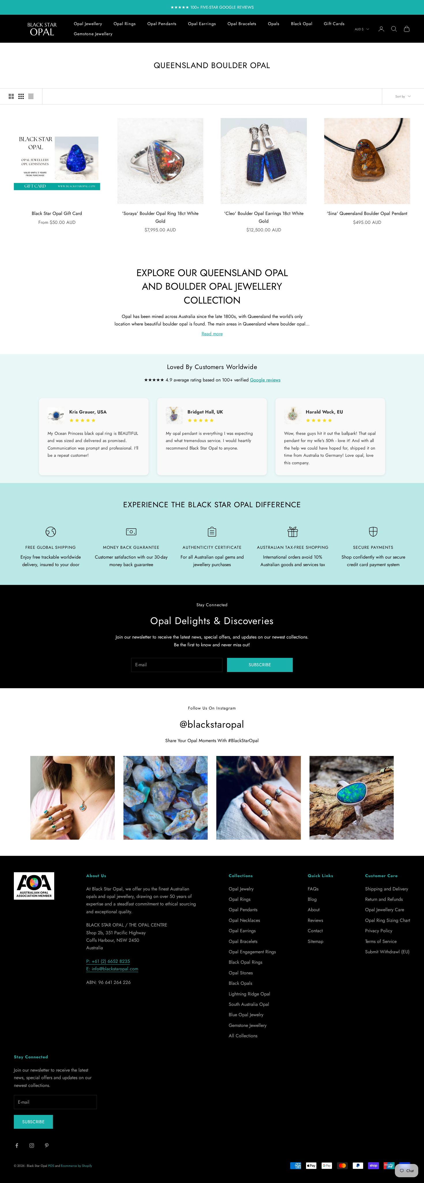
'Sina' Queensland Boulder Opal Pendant (367, 213)
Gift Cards (334, 24)
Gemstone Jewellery (93, 34)
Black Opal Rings (245, 962)
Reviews (315, 920)
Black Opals (240, 983)
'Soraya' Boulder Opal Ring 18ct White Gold (160, 217)
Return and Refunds (384, 899)
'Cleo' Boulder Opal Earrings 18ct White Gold (263, 217)
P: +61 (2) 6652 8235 (108, 961)
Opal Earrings (202, 24)
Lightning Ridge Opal (249, 994)
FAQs (313, 889)
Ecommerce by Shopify (76, 1165)
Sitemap (315, 941)
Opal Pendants (162, 24)
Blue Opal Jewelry (246, 1014)
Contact (315, 930)
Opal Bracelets (242, 24)
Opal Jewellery (88, 24)
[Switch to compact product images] (30, 96)
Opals (273, 24)
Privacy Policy (378, 930)
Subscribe (260, 665)
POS (51, 1165)
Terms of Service (381, 941)
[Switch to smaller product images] (21, 96)
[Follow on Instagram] (32, 1145)
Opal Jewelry (241, 889)
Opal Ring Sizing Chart (387, 920)
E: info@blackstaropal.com (112, 968)
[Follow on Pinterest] (47, 1145)
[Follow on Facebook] (17, 1145)
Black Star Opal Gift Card (57, 213)
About (314, 909)
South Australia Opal (249, 1004)
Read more (212, 333)
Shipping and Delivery (386, 889)
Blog (312, 899)
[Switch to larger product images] (11, 96)
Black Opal (301, 24)
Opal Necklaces (244, 920)
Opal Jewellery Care (384, 909)
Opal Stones (241, 972)
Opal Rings (125, 24)
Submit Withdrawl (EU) (387, 951)
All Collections (243, 1035)
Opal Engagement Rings (252, 951)
